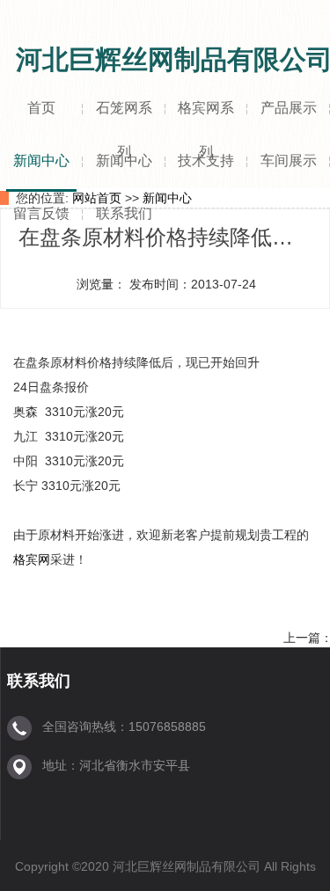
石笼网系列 (124, 119)
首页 (41, 107)
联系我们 (124, 213)
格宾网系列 (206, 119)
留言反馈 (41, 213)
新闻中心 (41, 160)
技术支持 (206, 160)
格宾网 (31, 559)
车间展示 (288, 160)
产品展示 (288, 107)
